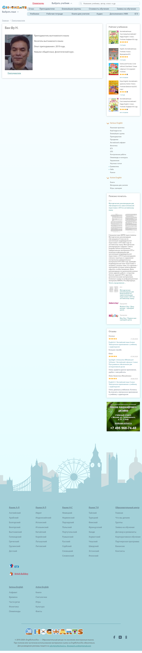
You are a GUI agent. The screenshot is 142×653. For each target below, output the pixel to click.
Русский (66, 542)
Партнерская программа (127, 542)
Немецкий (67, 513)
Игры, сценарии (116, 188)
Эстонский (94, 551)
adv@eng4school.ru (58, 646)
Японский (93, 556)
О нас (31, 9)
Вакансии (120, 546)
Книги (112, 182)
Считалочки (41, 597)
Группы (119, 522)
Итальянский (42, 527)
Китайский (41, 532)
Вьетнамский (15, 532)
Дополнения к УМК (119, 14)
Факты (39, 611)
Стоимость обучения (99, 9)
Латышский (41, 542)
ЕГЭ (136, 14)
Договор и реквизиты (125, 532)
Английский (15, 513)
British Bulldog (21, 574)
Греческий (14, 542)
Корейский (41, 537)
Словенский (68, 556)
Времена (13, 597)
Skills (112, 169)
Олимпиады (38, 3)
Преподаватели (47, 9)
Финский (93, 522)
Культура (40, 607)
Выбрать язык (9, 12)
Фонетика (113, 146)
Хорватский (94, 537)
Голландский (15, 537)
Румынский (67, 537)
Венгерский (14, 527)
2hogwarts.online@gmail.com (79, 646)
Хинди (92, 532)
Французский (95, 527)
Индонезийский (43, 518)
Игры (38, 602)
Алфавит (13, 592)
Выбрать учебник (60, 3)
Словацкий (67, 551)
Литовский (41, 546)
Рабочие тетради (54, 14)
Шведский (94, 546)
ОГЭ (111, 152)
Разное (112, 172)
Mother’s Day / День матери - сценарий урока (127, 308)
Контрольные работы (118, 154)
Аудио (100, 14)
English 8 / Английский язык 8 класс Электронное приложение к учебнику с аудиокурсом (123, 345)
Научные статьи (116, 163)
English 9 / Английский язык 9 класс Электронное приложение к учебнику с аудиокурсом (123, 384)
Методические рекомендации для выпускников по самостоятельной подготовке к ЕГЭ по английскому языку (127, 294)
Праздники (114, 140)
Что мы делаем (122, 518)
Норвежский (68, 518)
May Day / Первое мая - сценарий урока (128, 319)
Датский (13, 551)
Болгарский (14, 522)
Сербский (67, 546)
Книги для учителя (80, 14)
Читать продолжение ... (117, 283)
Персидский (68, 522)
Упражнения (114, 161)
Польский (67, 527)
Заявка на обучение (126, 9)
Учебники (34, 14)
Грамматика (114, 166)
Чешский (93, 542)
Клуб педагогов (115, 131)
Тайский (93, 513)
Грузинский (14, 546)
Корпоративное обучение (128, 537)
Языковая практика (117, 128)
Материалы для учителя (119, 185)
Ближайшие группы (71, 9)
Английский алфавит (117, 143)
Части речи (14, 602)
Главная (5, 21)
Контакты (120, 551)
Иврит (39, 513)
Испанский (41, 522)
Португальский (69, 532)
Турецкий (93, 518)
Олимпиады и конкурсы (119, 157)
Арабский (13, 518)
